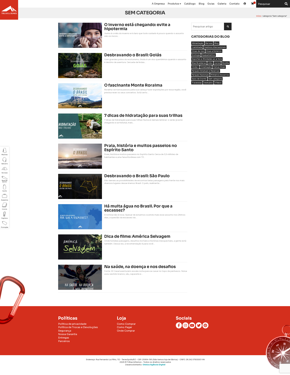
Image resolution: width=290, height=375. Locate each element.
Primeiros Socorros (220, 75)
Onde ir (195, 67)
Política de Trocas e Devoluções (78, 327)
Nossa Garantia (67, 334)
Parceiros (64, 341)
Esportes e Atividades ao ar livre (207, 59)
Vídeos (218, 83)
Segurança (64, 330)
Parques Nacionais (200, 75)
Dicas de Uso (198, 51)
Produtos (173, 3)
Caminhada (197, 47)
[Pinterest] (205, 325)
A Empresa (158, 3)
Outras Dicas (219, 67)
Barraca (208, 43)
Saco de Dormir (199, 79)
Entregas (63, 337)
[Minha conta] (245, 4)
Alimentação (197, 43)
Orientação (206, 67)
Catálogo (190, 3)
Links (210, 63)
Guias (210, 3)
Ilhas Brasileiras (199, 63)
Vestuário (208, 83)
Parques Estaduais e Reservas (205, 71)
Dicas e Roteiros (214, 51)
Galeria (222, 3)
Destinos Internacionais (215, 47)
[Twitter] (199, 325)
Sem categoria (215, 79)
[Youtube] (192, 325)
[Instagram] (185, 325)
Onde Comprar (126, 330)
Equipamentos (208, 55)
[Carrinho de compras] (252, 4)
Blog (201, 3)
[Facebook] (179, 325)
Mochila (225, 63)
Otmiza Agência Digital (154, 364)
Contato (234, 3)
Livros (217, 63)
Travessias (197, 83)
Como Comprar (126, 324)
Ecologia (196, 55)
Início (258, 16)
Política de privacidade (72, 324)
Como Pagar (124, 327)
